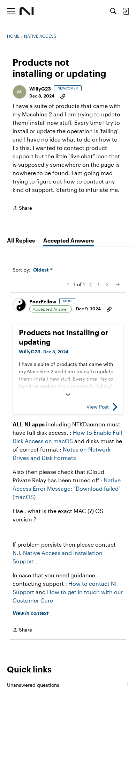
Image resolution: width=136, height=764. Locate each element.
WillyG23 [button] (40, 89)
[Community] (27, 11)
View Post (97, 407)
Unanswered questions (68, 685)
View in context (30, 613)
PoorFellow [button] (42, 301)
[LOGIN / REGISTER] (126, 11)
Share (22, 208)
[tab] (21, 240)
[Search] (113, 11)
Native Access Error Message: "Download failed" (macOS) (67, 488)
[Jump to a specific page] (117, 284)
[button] (20, 92)
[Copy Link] (63, 96)
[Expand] (68, 394)
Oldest (41, 270)
